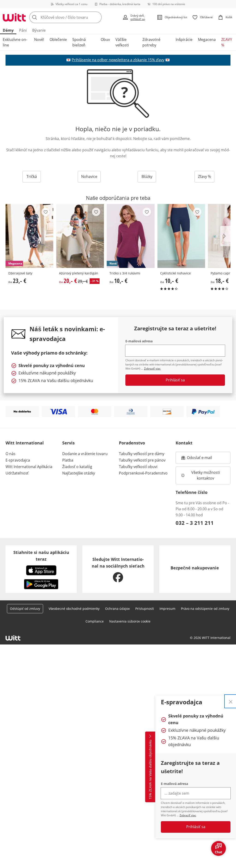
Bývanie (39, 30)
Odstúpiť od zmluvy (25, 608)
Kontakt (184, 443)
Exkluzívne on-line (15, 42)
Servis (68, 443)
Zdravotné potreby (151, 42)
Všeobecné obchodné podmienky (74, 608)
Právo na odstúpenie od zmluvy (205, 608)
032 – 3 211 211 (195, 522)
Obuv (105, 39)
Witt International (25, 443)
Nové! (39, 39)
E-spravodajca (18, 460)
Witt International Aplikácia (29, 466)
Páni (23, 30)
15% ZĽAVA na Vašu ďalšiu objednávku (150, 769)
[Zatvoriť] (230, 701)
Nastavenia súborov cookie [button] (129, 621)
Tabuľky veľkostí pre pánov (142, 460)
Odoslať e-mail (204, 459)
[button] (225, 236)
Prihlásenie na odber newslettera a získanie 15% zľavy (118, 59)
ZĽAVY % (226, 42)
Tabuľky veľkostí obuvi (138, 466)
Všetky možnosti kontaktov (206, 475)
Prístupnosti (144, 608)
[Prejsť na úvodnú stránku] (14, 17)
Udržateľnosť (17, 473)
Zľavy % (204, 176)
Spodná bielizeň (79, 42)
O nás (10, 453)
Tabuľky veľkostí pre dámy (141, 453)
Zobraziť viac (188, 815)
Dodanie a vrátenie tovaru (85, 453)
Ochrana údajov (117, 608)
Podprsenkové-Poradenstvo (143, 473)
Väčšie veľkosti (122, 42)
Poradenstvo (132, 443)
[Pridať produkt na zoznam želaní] (45, 212)
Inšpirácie (184, 39)
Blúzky (147, 176)
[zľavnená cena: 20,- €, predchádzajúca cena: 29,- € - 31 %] (80, 236)
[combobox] (74, 17)
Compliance (95, 621)
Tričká (32, 176)
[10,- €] (181, 236)
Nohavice (89, 176)
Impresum (167, 608)
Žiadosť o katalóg (77, 466)
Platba (67, 460)
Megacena (207, 39)
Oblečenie (58, 39)
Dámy (8, 30)
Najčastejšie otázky (78, 473)
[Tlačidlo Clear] (97, 17)
